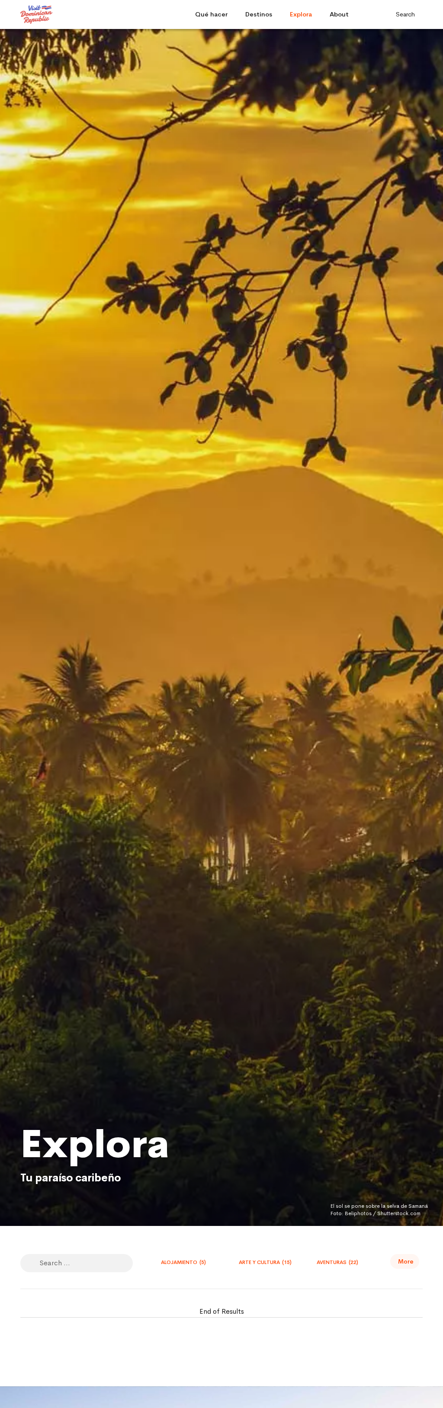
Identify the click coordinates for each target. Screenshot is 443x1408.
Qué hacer (211, 14)
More (406, 1261)
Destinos (258, 14)
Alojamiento (183, 1262)
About (339, 14)
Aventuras (337, 1262)
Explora (301, 14)
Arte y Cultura (265, 1262)
